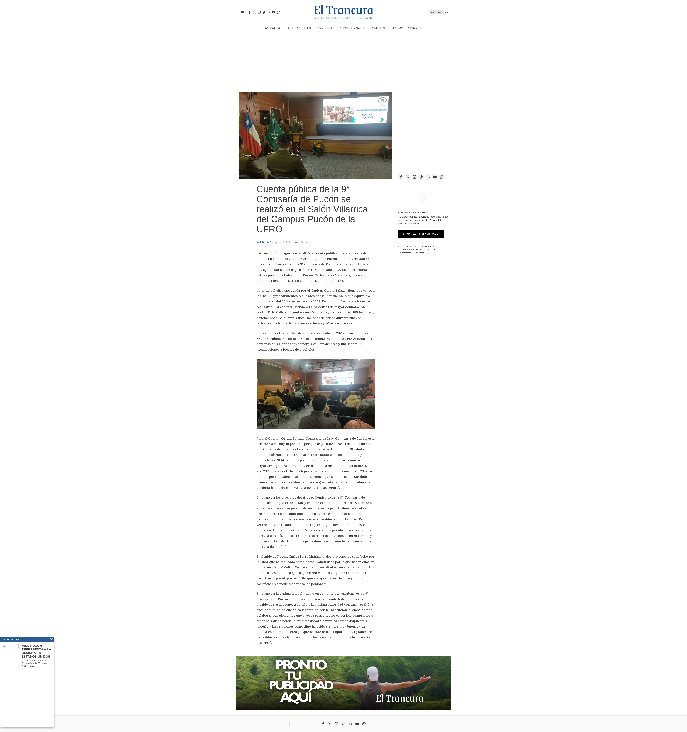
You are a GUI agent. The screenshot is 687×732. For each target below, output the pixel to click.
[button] (244, 58)
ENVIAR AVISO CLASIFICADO (420, 234)
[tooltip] (249, 12)
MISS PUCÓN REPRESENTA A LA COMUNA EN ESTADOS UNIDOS (36, 651)
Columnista (307, 242)
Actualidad (264, 242)
